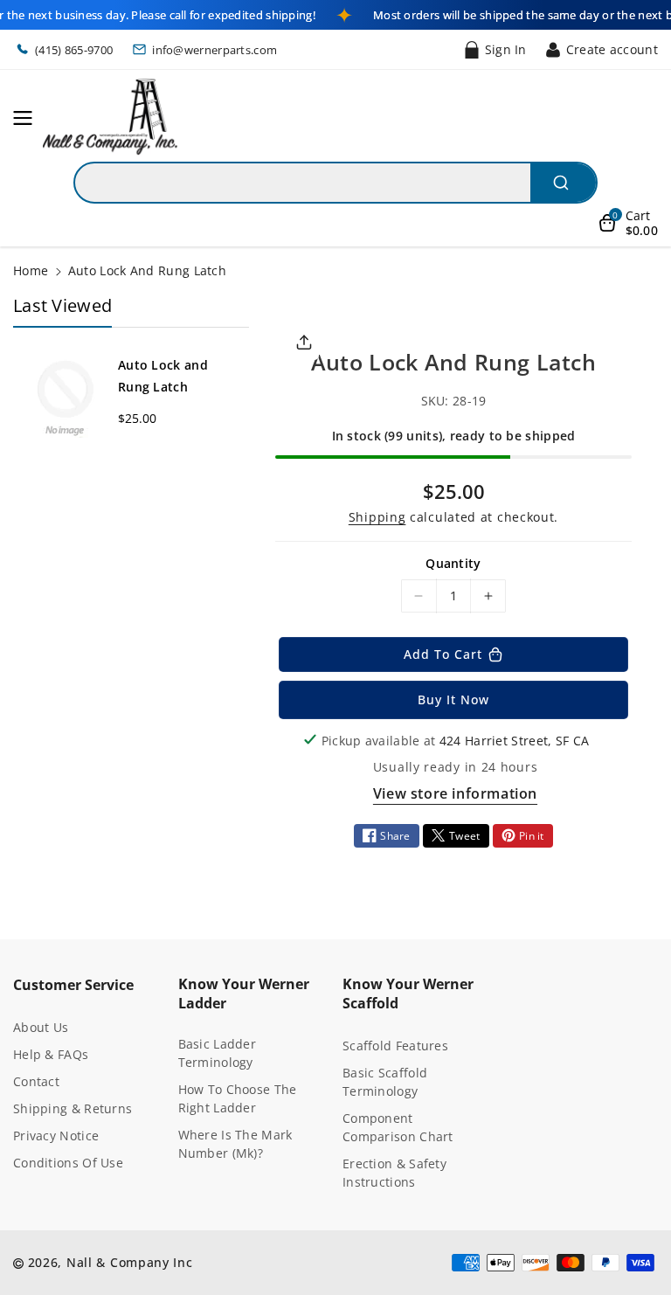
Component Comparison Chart (397, 1127)
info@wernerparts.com (214, 50)
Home (30, 270)
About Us (40, 1027)
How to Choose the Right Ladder (237, 1098)
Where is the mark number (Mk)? (235, 1143)
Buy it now (453, 699)
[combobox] (335, 183)
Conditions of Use (68, 1162)
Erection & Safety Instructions (394, 1172)
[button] (28, 118)
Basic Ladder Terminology (217, 1052)
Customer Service (73, 984)
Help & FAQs (50, 1054)
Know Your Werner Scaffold (408, 993)
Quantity (453, 563)
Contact (36, 1081)
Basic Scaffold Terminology (384, 1081)
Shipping (377, 517)
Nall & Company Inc (129, 1262)
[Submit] (563, 182)
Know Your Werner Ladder (243, 993)
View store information (455, 793)
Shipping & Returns (72, 1108)
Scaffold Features (395, 1045)
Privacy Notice (56, 1135)
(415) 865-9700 (74, 50)
